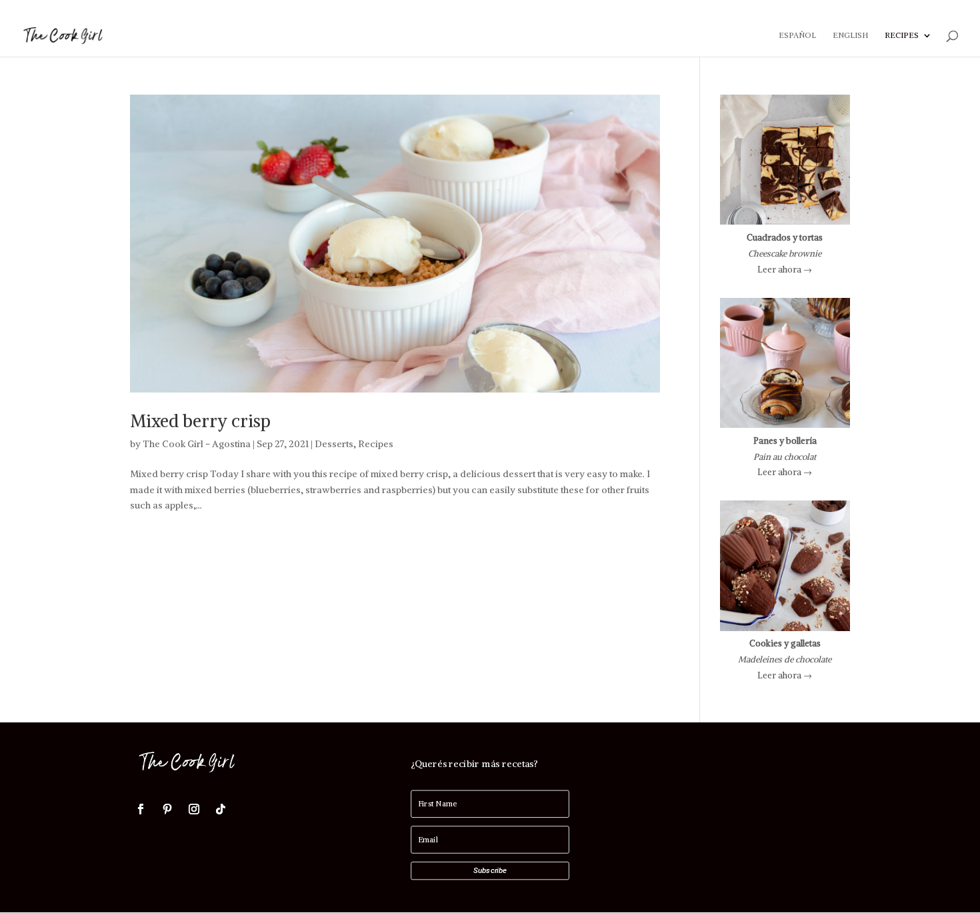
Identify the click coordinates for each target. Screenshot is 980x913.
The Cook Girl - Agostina (197, 444)
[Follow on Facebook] (140, 809)
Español (797, 35)
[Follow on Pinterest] (167, 809)
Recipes (902, 35)
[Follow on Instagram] (194, 809)
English (850, 35)
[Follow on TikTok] (220, 809)
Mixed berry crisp (200, 421)
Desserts (334, 444)
